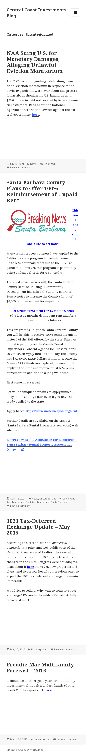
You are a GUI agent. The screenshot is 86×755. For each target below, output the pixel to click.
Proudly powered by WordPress (25, 749)
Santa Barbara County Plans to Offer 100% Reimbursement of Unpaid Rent (42, 191)
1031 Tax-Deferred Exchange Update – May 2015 (38, 526)
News (33, 164)
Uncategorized (46, 164)
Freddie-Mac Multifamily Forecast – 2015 (40, 667)
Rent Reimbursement (38, 502)
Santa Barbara (59, 502)
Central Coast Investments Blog (36, 13)
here (35, 114)
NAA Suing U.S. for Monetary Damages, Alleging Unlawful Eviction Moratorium (35, 61)
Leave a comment (20, 167)
